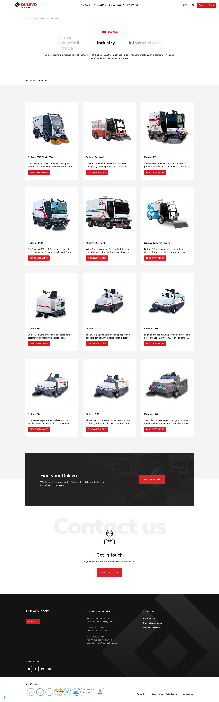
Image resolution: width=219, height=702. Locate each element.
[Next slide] (158, 43)
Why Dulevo (100, 5)
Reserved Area (206, 5)
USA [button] (185, 5)
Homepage (30, 19)
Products (85, 5)
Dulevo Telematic (151, 627)
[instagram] (49, 669)
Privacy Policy (142, 694)
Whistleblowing (173, 694)
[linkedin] (42, 669)
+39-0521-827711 (98, 627)
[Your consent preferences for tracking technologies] (4, 697)
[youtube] (29, 669)
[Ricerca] (193, 5)
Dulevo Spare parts (152, 623)
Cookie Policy (157, 694)
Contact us (132, 5)
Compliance (188, 694)
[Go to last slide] (60, 43)
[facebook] (35, 669)
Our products (43, 19)
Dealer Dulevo (116, 5)
